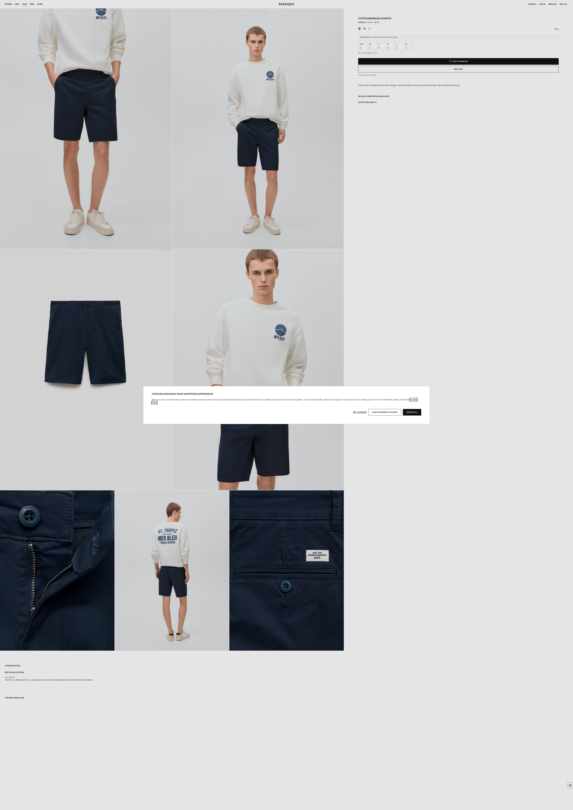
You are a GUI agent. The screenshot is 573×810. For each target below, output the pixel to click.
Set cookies (360, 412)
